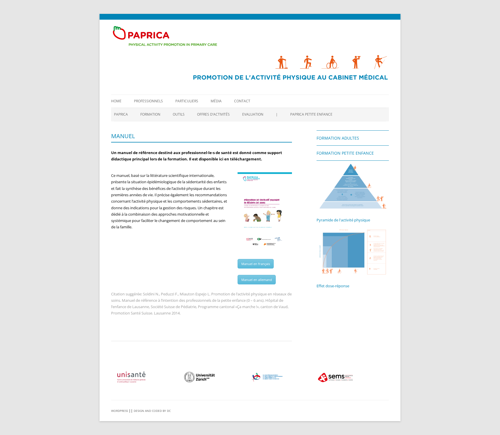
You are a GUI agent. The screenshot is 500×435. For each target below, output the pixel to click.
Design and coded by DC (152, 411)
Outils (179, 114)
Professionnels (148, 101)
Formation (150, 114)
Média (216, 101)
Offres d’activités (213, 114)
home (116, 101)
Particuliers (186, 101)
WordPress (119, 411)
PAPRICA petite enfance (311, 114)
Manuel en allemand (256, 279)
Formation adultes (338, 138)
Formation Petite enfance (345, 153)
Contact (242, 101)
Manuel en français (255, 264)
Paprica (121, 114)
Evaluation (252, 114)
